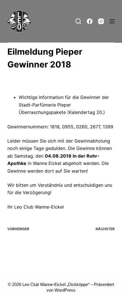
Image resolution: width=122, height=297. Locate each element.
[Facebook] (89, 21)
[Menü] (112, 21)
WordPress (64, 290)
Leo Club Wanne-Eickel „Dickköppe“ (55, 284)
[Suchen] (78, 21)
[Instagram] (101, 21)
